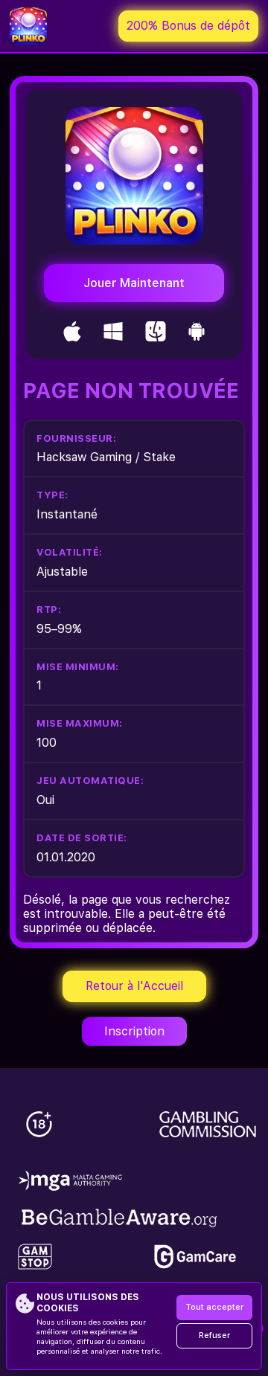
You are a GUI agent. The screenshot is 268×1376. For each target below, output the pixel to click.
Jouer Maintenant (134, 283)
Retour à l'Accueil (134, 986)
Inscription (134, 1031)
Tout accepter (214, 1307)
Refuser (214, 1335)
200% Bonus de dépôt (188, 26)
